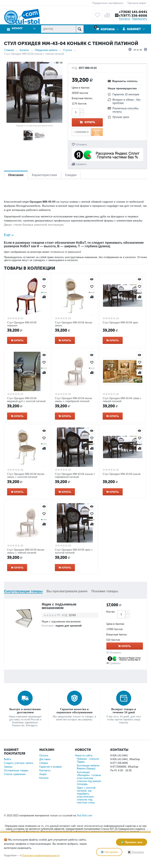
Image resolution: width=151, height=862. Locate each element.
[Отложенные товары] (97, 15)
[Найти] (80, 29)
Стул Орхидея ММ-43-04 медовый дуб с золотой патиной (26, 400)
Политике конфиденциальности (41, 855)
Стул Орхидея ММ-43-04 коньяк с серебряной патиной (75, 475)
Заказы (8, 766)
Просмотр (44, 279)
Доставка (44, 759)
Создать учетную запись (18, 762)
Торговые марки (136, 3)
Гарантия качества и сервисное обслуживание (74, 711)
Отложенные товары (16, 770)
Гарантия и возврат (50, 766)
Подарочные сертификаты (107, 3)
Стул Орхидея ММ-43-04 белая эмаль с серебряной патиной (73, 400)
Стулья (67, 50)
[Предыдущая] (130, 50)
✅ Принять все (131, 842)
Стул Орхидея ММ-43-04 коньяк (122, 474)
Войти (7, 759)
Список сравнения (15, 774)
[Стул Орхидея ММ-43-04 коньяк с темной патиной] (34, 92)
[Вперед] (145, 50)
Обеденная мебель (46, 50)
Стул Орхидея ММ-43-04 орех (120, 322)
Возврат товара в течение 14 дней (123, 711)
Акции (42, 774)
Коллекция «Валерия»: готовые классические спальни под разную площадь (89, 778)
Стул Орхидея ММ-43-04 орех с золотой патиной (74, 551)
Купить (90, 122)
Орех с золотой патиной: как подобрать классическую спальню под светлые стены (86, 795)
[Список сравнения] (107, 15)
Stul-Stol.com (84, 815)
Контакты (124, 18)
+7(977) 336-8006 (132, 16)
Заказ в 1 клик (96, 132)
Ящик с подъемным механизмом (59, 606)
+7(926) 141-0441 (133, 12)
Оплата (43, 755)
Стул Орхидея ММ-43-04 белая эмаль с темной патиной (25, 551)
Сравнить (81, 164)
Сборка (43, 762)
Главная (9, 50)
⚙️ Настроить (109, 852)
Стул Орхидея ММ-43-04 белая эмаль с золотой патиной (25, 475)
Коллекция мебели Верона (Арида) (88, 767)
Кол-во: (110, 611)
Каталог (24, 50)
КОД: (75, 68)
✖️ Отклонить (136, 852)
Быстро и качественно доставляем (25, 711)
